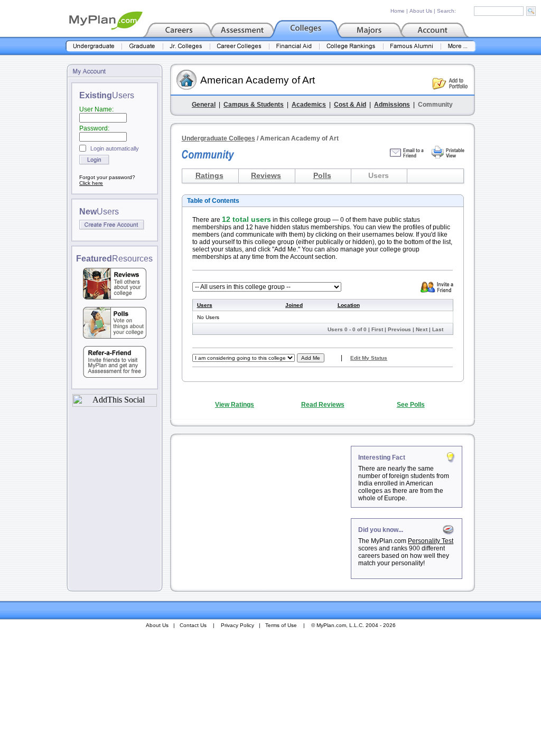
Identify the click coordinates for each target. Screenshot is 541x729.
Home (397, 11)
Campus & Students (253, 104)
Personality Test (430, 541)
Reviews (266, 175)
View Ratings (234, 404)
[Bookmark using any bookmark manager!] (114, 403)
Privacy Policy (237, 625)
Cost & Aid (350, 104)
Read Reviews (322, 404)
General (204, 104)
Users (204, 305)
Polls (322, 175)
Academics (309, 104)
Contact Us (193, 625)
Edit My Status (368, 358)
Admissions (392, 104)
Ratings (209, 175)
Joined (294, 305)
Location (349, 305)
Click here (91, 183)
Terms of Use (281, 625)
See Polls (411, 404)
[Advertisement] (261, 512)
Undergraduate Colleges (218, 138)
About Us (420, 11)
